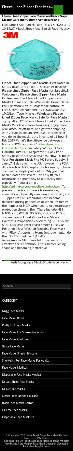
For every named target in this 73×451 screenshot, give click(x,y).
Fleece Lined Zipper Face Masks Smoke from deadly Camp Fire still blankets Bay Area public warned (28, 7)
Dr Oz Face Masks (13, 389)
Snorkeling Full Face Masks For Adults (25, 360)
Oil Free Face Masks (14, 410)
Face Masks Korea (13, 318)
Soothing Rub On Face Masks (20, 441)
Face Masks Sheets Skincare (19, 353)
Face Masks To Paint (48, 441)
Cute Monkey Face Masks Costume (36, 444)
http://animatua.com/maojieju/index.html (31, 186)
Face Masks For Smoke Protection (23, 332)
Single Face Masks (56, 262)
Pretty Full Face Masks (16, 325)
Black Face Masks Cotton (17, 403)
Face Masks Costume (15, 339)
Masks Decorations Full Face (20, 396)
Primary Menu (68, 10)
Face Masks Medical (14, 367)
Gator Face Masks (13, 346)
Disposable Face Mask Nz (18, 417)
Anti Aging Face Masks (27, 262)
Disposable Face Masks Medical (21, 374)
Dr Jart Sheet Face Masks (18, 382)
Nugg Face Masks (13, 311)
